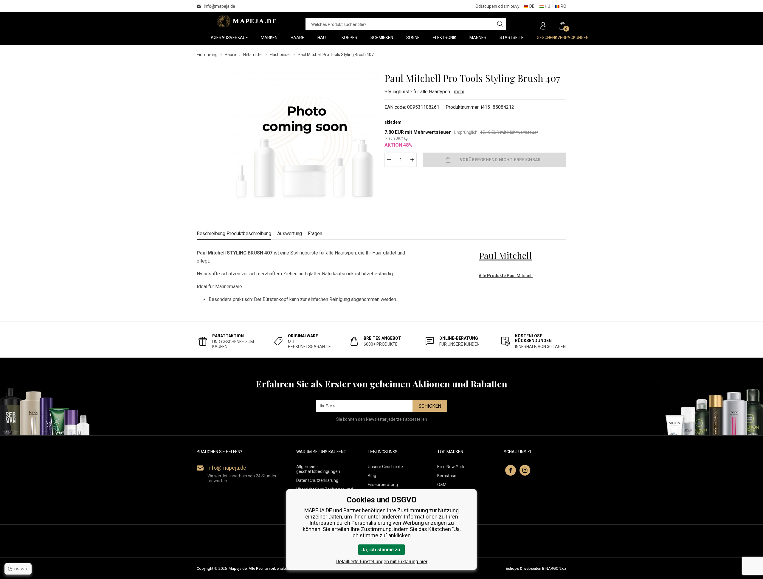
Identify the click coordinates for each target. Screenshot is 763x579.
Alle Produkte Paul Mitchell (506, 275)
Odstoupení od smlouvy (497, 6)
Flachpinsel (280, 54)
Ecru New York (450, 466)
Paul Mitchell (505, 255)
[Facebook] (510, 470)
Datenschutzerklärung (317, 480)
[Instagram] (524, 470)
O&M (441, 484)
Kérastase (446, 475)
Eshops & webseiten (523, 568)
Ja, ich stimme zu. (381, 549)
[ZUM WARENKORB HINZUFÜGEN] (494, 160)
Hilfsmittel (253, 54)
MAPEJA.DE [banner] (245, 21)
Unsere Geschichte (385, 466)
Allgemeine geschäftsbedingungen (318, 469)
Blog (372, 475)
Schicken (429, 406)
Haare (230, 54)
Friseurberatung (383, 484)
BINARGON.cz (554, 568)
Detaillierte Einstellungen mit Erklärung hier (381, 561)
